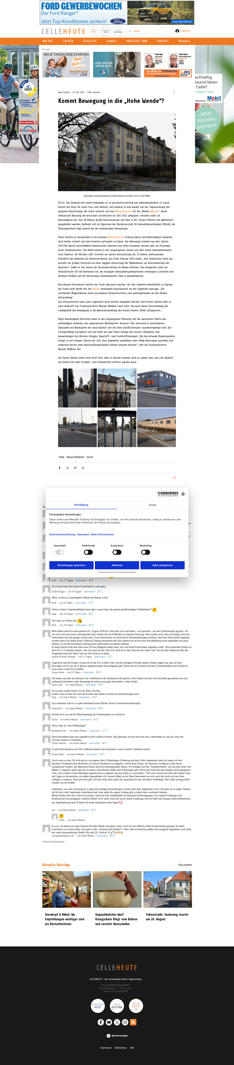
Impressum (105, 1047)
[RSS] (133, 1022)
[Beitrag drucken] (83, 467)
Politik (61, 457)
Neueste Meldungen (75, 457)
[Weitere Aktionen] (174, 92)
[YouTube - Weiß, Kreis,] (109, 1022)
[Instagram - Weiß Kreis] (125, 1022)
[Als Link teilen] (75, 467)
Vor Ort (90, 457)
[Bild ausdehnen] (77, 388)
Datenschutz (121, 1047)
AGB (132, 1047)
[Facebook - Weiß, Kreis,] (101, 1022)
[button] (112, 41)
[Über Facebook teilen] (59, 467)
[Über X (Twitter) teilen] (67, 467)
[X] (117, 1022)
